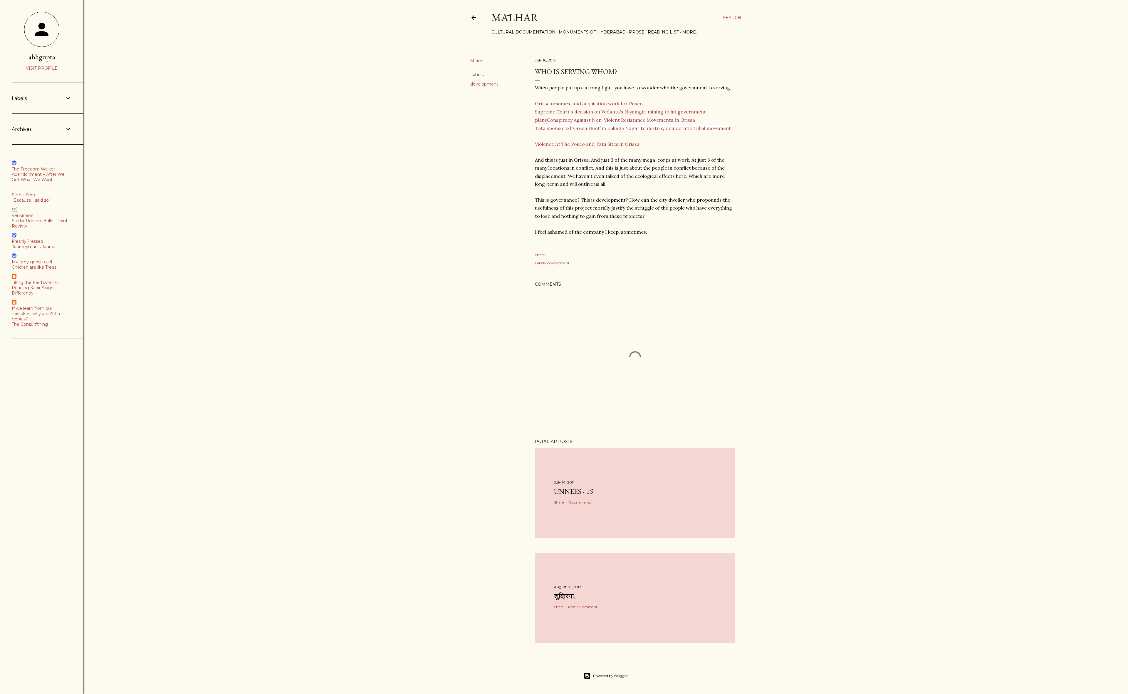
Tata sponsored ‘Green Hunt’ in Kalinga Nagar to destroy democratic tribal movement (633, 128)
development (484, 84)
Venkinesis (22, 215)
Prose (636, 32)
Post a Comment (582, 607)
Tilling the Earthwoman (35, 282)
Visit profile (42, 68)
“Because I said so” (31, 200)
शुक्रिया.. (565, 596)
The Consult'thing (30, 324)
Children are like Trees (34, 267)
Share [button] (476, 60)
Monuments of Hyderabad (592, 32)
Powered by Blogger (610, 675)
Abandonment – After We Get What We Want (38, 177)
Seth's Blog (23, 195)
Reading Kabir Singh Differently (32, 290)
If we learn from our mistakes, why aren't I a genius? (36, 314)
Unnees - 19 (573, 491)
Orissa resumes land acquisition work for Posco (589, 103)
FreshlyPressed (27, 241)
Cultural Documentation (523, 32)
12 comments (579, 502)
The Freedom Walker (33, 169)
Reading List (663, 32)
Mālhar (514, 17)
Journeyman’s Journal (34, 246)
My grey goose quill (32, 262)
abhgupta (41, 56)
